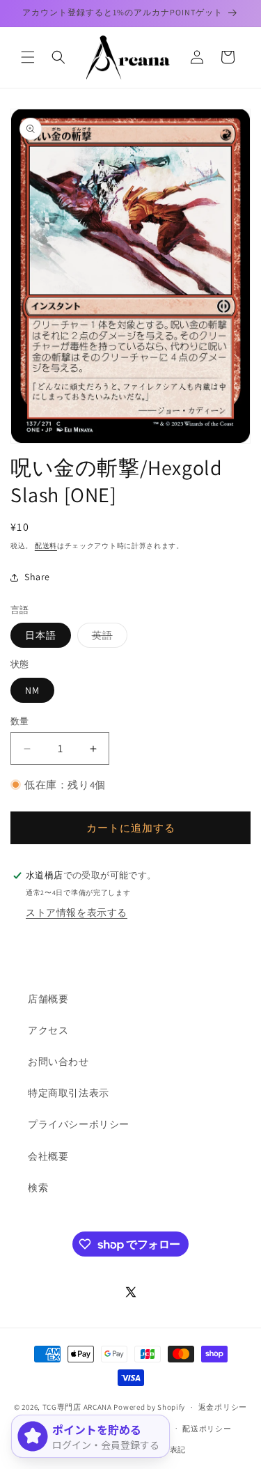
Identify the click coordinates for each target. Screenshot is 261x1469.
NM (32, 690)
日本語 (40, 635)
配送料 (46, 545)
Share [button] (37, 576)
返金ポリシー (222, 1407)
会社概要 (48, 1156)
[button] (28, 57)
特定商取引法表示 (68, 1093)
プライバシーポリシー (78, 1124)
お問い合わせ (58, 1061)
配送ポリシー (206, 1428)
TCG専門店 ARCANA (77, 1407)
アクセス (48, 1030)
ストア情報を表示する (76, 912)
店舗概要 (48, 999)
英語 (107, 638)
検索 (38, 1187)
